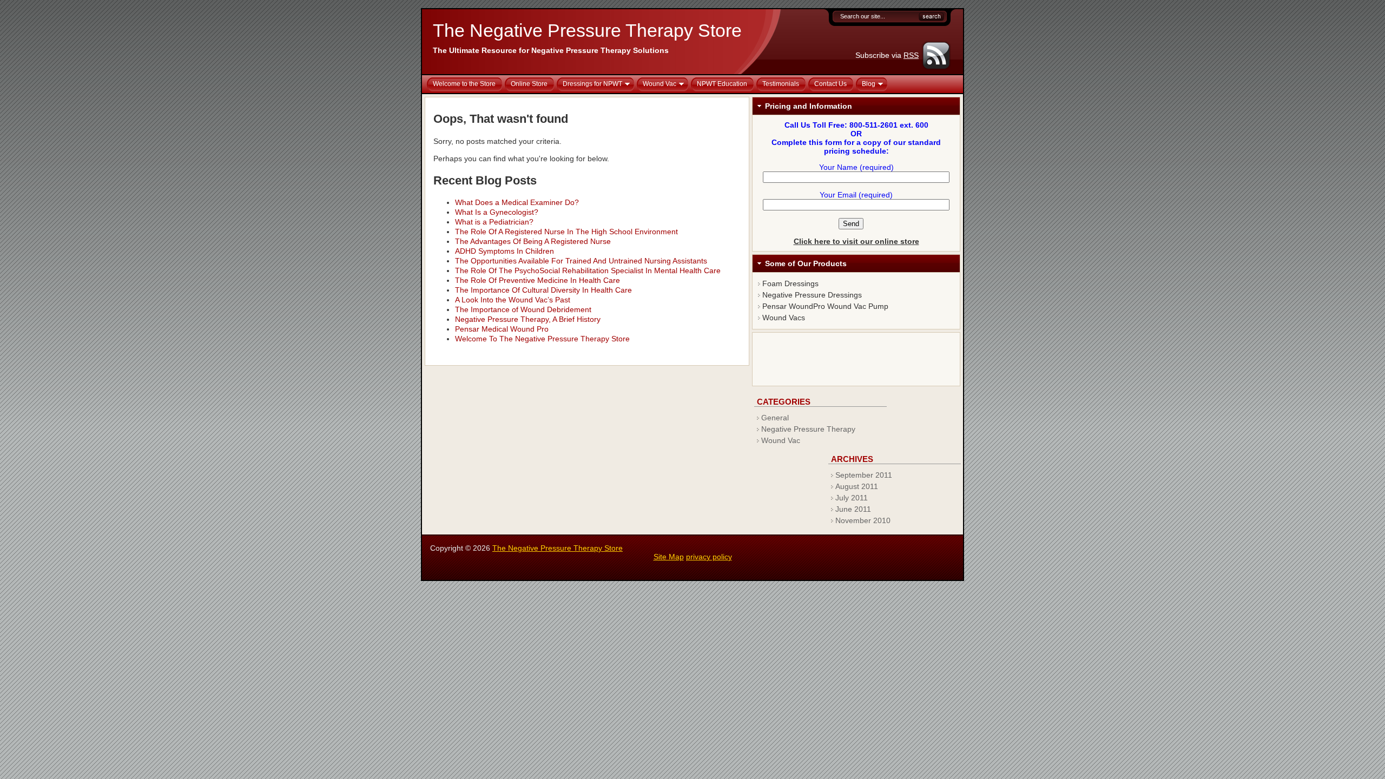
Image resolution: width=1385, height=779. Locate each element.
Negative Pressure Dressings (812, 295)
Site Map (669, 556)
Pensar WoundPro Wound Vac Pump (825, 306)
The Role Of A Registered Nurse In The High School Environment (566, 231)
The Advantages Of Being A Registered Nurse (533, 241)
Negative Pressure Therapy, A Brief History (528, 319)
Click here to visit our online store (856, 241)
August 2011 (856, 486)
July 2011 (851, 497)
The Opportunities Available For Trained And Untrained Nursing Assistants (581, 260)
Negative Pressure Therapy (808, 429)
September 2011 (863, 475)
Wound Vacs (783, 317)
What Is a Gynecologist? (496, 212)
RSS (911, 55)
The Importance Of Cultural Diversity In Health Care (543, 290)
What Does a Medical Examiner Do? (517, 202)
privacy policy (709, 556)
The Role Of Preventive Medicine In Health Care (537, 280)
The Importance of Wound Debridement (523, 309)
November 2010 (863, 520)
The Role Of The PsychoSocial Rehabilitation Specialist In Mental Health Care (588, 270)
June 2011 (853, 509)
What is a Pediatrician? (494, 221)
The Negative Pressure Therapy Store (587, 30)
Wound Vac (780, 440)
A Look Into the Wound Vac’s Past (512, 299)
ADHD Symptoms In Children (504, 251)
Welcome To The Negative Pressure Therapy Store (542, 338)
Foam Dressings (790, 283)
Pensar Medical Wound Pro (502, 329)
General (775, 417)
